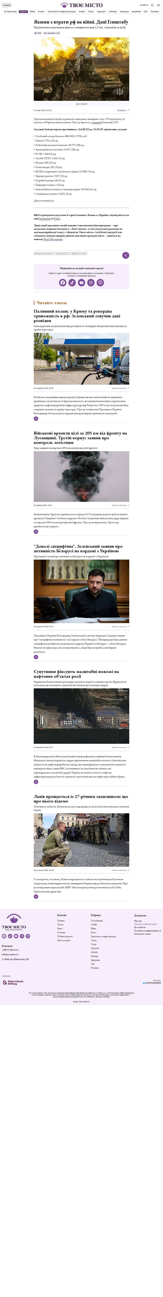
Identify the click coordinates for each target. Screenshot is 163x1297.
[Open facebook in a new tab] (63, 282)
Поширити (121, 110)
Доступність (140, 927)
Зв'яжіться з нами (142, 933)
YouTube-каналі (53, 239)
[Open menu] (158, 5)
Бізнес (41, 11)
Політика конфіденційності (147, 930)
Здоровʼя (101, 11)
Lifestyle (113, 11)
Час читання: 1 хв (51, 33)
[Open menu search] (152, 5)
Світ (146, 11)
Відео (60, 928)
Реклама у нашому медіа (145, 924)
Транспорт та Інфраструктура (61, 11)
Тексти (60, 924)
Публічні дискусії (65, 936)
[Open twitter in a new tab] (100, 282)
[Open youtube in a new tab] (81, 282)
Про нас (138, 920)
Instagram (45, 218)
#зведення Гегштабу (44, 253)
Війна (32, 11)
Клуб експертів (63, 940)
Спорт (91, 11)
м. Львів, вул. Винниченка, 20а (15, 959)
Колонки (61, 932)
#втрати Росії (62, 253)
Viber (57, 218)
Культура (124, 11)
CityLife (23, 11)
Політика (155, 11)
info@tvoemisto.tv (10, 954)
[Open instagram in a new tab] (91, 282)
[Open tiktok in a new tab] (72, 282)
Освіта (82, 11)
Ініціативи (136, 11)
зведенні (97, 122)
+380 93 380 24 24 (10, 949)
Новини (60, 920)
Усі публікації (10, 11)
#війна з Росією (79, 253)
